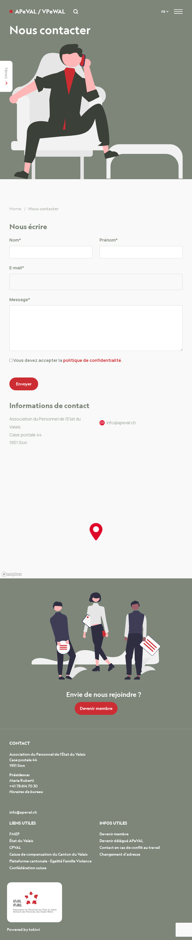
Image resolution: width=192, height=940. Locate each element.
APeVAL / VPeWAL (40, 11)
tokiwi (34, 929)
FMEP (14, 834)
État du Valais (21, 840)
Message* (19, 299)
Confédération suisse (27, 867)
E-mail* (16, 268)
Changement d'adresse (120, 854)
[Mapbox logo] (11, 574)
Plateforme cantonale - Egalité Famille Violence (50, 861)
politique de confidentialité (92, 360)
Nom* (15, 240)
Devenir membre (96, 708)
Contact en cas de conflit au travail (130, 847)
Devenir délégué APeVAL (121, 840)
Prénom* (109, 240)
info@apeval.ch (23, 812)
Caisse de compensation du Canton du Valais (48, 854)
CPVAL (15, 847)
